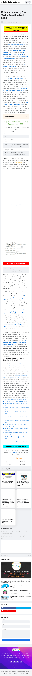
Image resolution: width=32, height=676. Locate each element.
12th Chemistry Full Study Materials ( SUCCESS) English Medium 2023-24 (19, 591)
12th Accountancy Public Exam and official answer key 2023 (15, 342)
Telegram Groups (14, 377)
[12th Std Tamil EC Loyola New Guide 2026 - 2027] (5, 598)
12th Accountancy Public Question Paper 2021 (14, 312)
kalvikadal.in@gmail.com (14, 28)
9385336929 (16, 30)
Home (5, 673)
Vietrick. (29, 671)
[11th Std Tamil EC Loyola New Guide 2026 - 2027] (5, 586)
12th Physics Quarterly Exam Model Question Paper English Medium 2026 (23, 483)
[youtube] (17, 662)
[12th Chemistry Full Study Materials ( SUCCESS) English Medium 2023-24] (5, 592)
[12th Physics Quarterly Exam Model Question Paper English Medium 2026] (23, 476)
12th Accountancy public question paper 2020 (15, 298)
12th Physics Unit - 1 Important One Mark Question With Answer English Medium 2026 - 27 (8, 502)
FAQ (27, 673)
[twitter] (14, 662)
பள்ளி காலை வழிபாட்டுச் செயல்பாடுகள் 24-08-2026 (7, 521)
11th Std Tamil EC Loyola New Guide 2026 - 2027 (20, 585)
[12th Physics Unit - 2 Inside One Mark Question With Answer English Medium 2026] (23, 494)
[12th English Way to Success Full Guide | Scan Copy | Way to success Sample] (16, 570)
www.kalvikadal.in (13, 452)
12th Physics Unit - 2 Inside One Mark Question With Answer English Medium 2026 (23, 502)
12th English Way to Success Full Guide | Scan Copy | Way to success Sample (16, 581)
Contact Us (15, 673)
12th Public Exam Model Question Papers (17, 401)
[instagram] (21, 662)
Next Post (27, 555)
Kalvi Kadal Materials (11, 2)
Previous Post (5, 555)
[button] (2, 2)
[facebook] (11, 662)
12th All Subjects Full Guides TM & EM (15, 399)
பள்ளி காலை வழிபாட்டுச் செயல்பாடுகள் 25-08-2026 (7, 482)
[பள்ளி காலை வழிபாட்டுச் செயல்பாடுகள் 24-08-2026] (8, 514)
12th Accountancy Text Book (16, 44)
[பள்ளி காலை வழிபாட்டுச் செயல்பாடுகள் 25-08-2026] (8, 476)
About (10, 673)
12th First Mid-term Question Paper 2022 (16, 441)
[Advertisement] (16, 188)
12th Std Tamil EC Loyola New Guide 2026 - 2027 (20, 597)
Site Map (22, 673)
